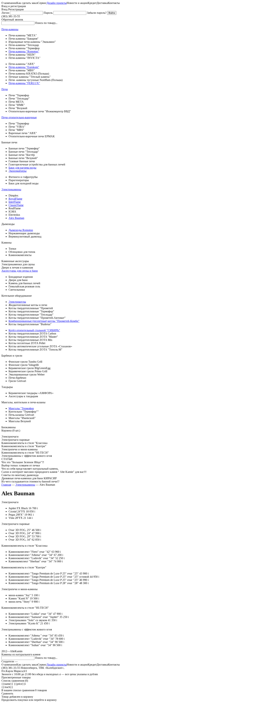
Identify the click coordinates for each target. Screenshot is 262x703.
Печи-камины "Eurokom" (24, 67)
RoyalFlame (15, 198)
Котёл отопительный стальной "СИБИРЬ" (34, 330)
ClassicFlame (16, 205)
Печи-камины (9, 29)
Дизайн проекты (57, 2)
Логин (5, 12)
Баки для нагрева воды (22, 167)
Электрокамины (11, 189)
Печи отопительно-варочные (19, 117)
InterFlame (15, 201)
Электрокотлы (17, 301)
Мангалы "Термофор (21, 408)
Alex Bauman (16, 217)
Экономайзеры (18, 170)
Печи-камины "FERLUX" (24, 83)
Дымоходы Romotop (21, 230)
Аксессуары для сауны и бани (19, 270)
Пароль (48, 12)
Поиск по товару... (46, 22)
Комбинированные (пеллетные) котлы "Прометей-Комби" (44, 321)
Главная (6, 484)
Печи (4, 89)
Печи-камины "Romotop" (24, 51)
